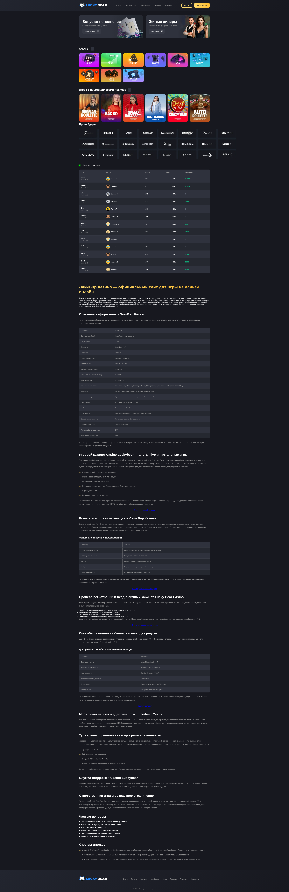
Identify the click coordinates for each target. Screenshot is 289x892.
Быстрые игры (131, 5)
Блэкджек (143, 879)
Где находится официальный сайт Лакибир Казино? (104, 822)
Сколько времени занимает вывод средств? (101, 833)
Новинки (158, 5)
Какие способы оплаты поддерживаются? (100, 830)
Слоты (118, 5)
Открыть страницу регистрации (145, 625)
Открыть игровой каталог (144, 510)
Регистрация (202, 5)
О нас (164, 879)
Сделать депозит (145, 706)
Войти (186, 5)
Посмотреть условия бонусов (144, 589)
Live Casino (155, 879)
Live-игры (168, 5)
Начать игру (155, 31)
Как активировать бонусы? (93, 827)
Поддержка (194, 879)
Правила (173, 879)
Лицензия (183, 879)
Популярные (145, 5)
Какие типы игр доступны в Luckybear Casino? (102, 825)
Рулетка (134, 879)
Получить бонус (90, 31)
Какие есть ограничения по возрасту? (98, 836)
